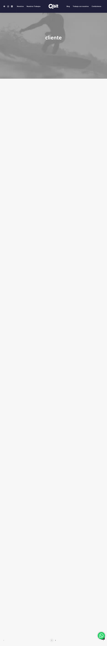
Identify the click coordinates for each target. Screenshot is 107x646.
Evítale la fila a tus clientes (22, 416)
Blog (68, 6)
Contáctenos (96, 6)
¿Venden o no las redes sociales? (25, 156)
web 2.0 (92, 91)
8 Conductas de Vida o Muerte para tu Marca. (30, 441)
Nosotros (20, 6)
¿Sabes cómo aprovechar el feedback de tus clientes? (34, 527)
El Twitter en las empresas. (22, 614)
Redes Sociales (67, 91)
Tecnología (83, 178)
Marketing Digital (81, 91)
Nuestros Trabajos (33, 6)
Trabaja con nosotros (81, 6)
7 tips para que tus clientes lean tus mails (28, 243)
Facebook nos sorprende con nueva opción (29, 329)
